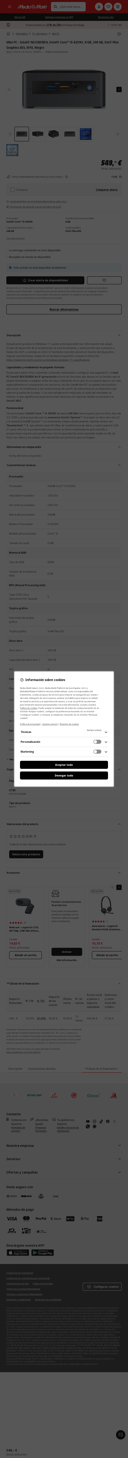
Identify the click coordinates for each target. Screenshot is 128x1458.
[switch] (97, 742)
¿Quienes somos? (50, 724)
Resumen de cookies (69, 724)
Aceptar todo (64, 765)
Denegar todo (64, 775)
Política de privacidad (30, 724)
